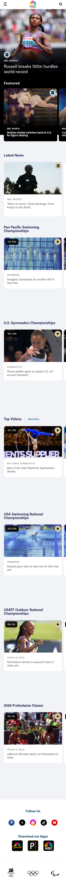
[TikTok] (44, 823)
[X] (22, 823)
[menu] (5, 5)
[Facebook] (11, 823)
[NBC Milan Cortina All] (33, 4)
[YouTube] (54, 823)
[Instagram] (33, 823)
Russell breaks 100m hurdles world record (31, 69)
